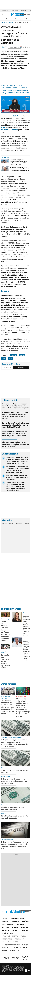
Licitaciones (14, 951)
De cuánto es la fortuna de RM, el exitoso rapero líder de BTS (5, 661)
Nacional (5, 930)
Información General (10, 936)
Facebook (6, 912)
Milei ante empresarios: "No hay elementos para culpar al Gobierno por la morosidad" (15, 444)
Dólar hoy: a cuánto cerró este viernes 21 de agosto (12, 808)
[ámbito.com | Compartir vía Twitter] (27, 47)
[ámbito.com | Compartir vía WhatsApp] (23, 47)
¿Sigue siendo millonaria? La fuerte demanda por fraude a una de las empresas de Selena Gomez (5, 631)
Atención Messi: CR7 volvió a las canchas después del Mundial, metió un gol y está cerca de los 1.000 (14, 435)
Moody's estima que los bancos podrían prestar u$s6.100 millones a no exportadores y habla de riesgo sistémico (15, 486)
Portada (5, 918)
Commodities (18, 523)
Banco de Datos (7, 924)
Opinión (15, 927)
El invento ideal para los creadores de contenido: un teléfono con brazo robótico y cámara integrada (19, 162)
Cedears (27, 523)
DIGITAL (6, 957)
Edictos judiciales (21, 948)
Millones (10, 22)
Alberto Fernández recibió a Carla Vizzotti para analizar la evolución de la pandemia (14, 86)
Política (25, 921)
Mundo (14, 930)
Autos (23, 936)
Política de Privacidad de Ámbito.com (15, 945)
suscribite (23, 14)
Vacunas (22, 355)
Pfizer (3, 127)
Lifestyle (24, 927)
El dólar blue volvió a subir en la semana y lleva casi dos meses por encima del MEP (14, 781)
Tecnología (19, 939)
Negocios (5, 927)
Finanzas (15, 921)
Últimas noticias (17, 918)
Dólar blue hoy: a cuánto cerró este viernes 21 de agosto (14, 817)
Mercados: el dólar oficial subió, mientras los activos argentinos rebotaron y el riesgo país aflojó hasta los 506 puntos (23, 707)
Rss (3, 942)
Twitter (2, 912)
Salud (15, 116)
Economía (18, 19)
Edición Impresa (7, 933)
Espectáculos (7, 939)
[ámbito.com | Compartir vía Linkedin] (29, 47)
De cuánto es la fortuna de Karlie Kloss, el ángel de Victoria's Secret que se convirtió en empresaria (26, 625)
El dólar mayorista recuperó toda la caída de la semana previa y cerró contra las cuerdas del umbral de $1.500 (14, 845)
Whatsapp (24, 912)
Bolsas (11, 523)
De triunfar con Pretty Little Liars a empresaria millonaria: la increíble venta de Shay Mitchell (19, 168)
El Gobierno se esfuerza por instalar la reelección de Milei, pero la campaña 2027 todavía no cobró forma (17, 469)
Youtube (19, 911)
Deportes (24, 930)
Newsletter (25, 912)
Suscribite (21, 367)
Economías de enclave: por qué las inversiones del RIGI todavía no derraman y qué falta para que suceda (15, 415)
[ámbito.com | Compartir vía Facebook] (25, 47)
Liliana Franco (4, 47)
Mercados (20, 924)
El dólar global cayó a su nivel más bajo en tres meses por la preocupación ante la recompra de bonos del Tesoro (14, 743)
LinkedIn (15, 912)
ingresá (28, 14)
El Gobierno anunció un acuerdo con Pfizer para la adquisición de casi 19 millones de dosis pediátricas (15, 92)
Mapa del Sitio (13, 942)
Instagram (10, 912)
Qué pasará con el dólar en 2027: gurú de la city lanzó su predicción (17, 477)
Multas (4, 951)
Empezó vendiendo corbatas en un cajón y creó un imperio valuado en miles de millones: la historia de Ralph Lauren (26, 650)
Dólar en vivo (15, 10)
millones (4, 130)
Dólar (8, 19)
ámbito (3, 22)
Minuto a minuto (22, 696)
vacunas (14, 130)
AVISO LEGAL (6, 948)
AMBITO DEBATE (24, 958)
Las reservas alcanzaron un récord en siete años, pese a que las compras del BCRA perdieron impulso (7, 706)
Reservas (23, 10)
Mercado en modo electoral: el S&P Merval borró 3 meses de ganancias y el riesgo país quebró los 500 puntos (17, 460)
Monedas (4, 523)
